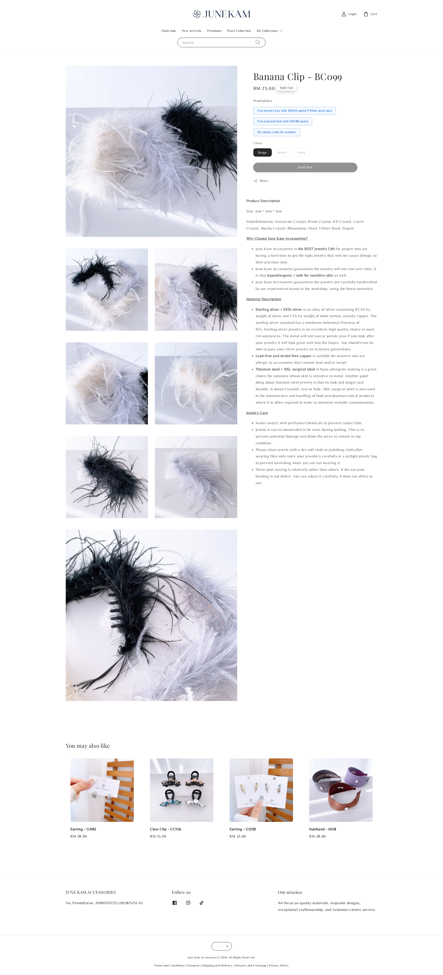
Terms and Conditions (169, 965)
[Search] (258, 42)
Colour (258, 143)
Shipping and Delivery (217, 965)
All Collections (267, 30)
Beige (262, 152)
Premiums (214, 30)
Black (282, 152)
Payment (194, 965)
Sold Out (305, 167)
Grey (301, 152)
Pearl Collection (239, 30)
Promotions (262, 100)
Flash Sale (169, 30)
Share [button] (264, 180)
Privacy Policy (279, 965)
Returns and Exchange (250, 965)
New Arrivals (191, 30)
